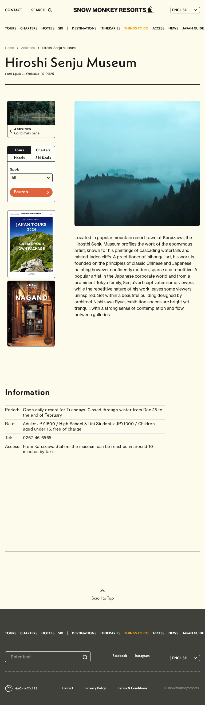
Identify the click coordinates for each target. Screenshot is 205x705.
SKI (60, 28)
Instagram (142, 655)
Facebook (120, 655)
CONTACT (13, 9)
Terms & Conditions (132, 688)
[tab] (19, 150)
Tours (19, 150)
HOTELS (47, 28)
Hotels (19, 157)
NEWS (173, 28)
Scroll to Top (103, 598)
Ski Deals (43, 157)
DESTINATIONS (84, 28)
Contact (67, 688)
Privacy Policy (95, 688)
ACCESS (158, 28)
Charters (43, 150)
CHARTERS (28, 28)
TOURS (10, 28)
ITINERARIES (110, 28)
